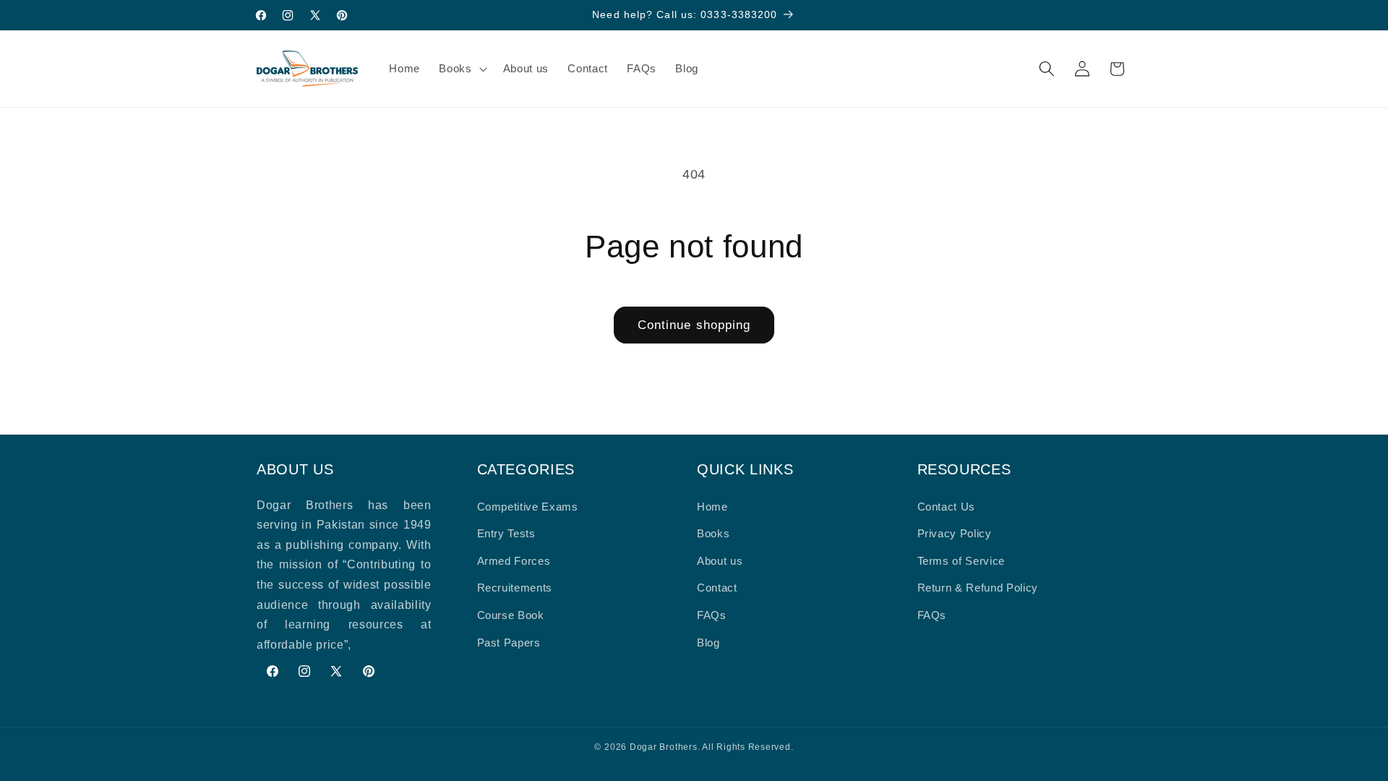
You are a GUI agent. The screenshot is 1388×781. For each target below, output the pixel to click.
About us (719, 561)
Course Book (510, 615)
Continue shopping (694, 324)
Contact (717, 587)
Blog (708, 642)
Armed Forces (514, 561)
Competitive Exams (527, 506)
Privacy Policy (954, 533)
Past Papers (509, 642)
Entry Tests (506, 533)
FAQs (712, 615)
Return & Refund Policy (978, 587)
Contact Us (946, 506)
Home (712, 506)
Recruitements (515, 587)
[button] (461, 68)
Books (713, 533)
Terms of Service (961, 561)
